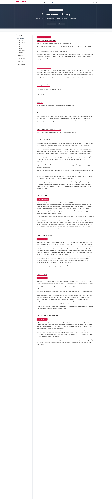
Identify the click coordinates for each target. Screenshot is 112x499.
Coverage (21, 44)
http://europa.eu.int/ (70, 105)
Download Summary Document (44, 37)
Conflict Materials (21, 58)
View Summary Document (43, 199)
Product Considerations (23, 42)
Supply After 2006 (22, 50)
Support (69, 2)
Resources (21, 46)
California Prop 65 (21, 64)
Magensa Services (46, 2)
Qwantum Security (55, 2)
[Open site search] (96, 2)
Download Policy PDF (43, 277)
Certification (21, 52)
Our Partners (63, 2)
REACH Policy (20, 55)
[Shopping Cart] (93, 2)
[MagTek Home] (22, 1)
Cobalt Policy (20, 61)
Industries (32, 2)
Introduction (21, 40)
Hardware (38, 2)
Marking (20, 48)
